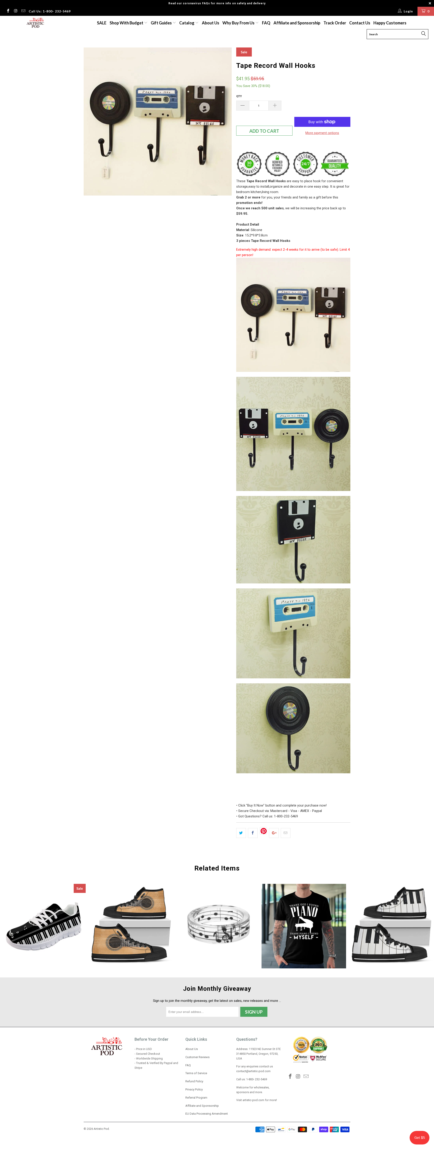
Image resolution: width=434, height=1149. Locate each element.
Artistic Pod (101, 1128)
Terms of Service (196, 1073)
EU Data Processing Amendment (206, 1113)
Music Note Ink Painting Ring (217, 926)
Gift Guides (161, 22)
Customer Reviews (197, 1057)
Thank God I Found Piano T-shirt (304, 926)
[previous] (91, 121)
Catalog (186, 22)
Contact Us (359, 22)
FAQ (266, 22)
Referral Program (196, 1097)
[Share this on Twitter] (241, 833)
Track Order (334, 22)
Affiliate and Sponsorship (297, 22)
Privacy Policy (194, 1089)
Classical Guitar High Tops (130, 926)
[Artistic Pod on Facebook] (8, 11)
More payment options (322, 133)
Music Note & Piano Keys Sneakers (43, 926)
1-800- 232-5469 (256, 1079)
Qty (239, 96)
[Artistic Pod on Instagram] (15, 11)
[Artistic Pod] (34, 23)
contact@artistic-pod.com (253, 1071)
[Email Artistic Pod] (23, 11)
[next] (224, 121)
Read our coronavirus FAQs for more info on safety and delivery (217, 3)
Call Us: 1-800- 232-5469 (50, 11)
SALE (101, 22)
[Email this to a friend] (285, 833)
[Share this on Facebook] (253, 833)
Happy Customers (389, 22)
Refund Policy (194, 1081)
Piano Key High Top (390, 926)
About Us (210, 22)
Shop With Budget (127, 22)
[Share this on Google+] (274, 833)
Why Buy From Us (238, 22)
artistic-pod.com (253, 1100)
